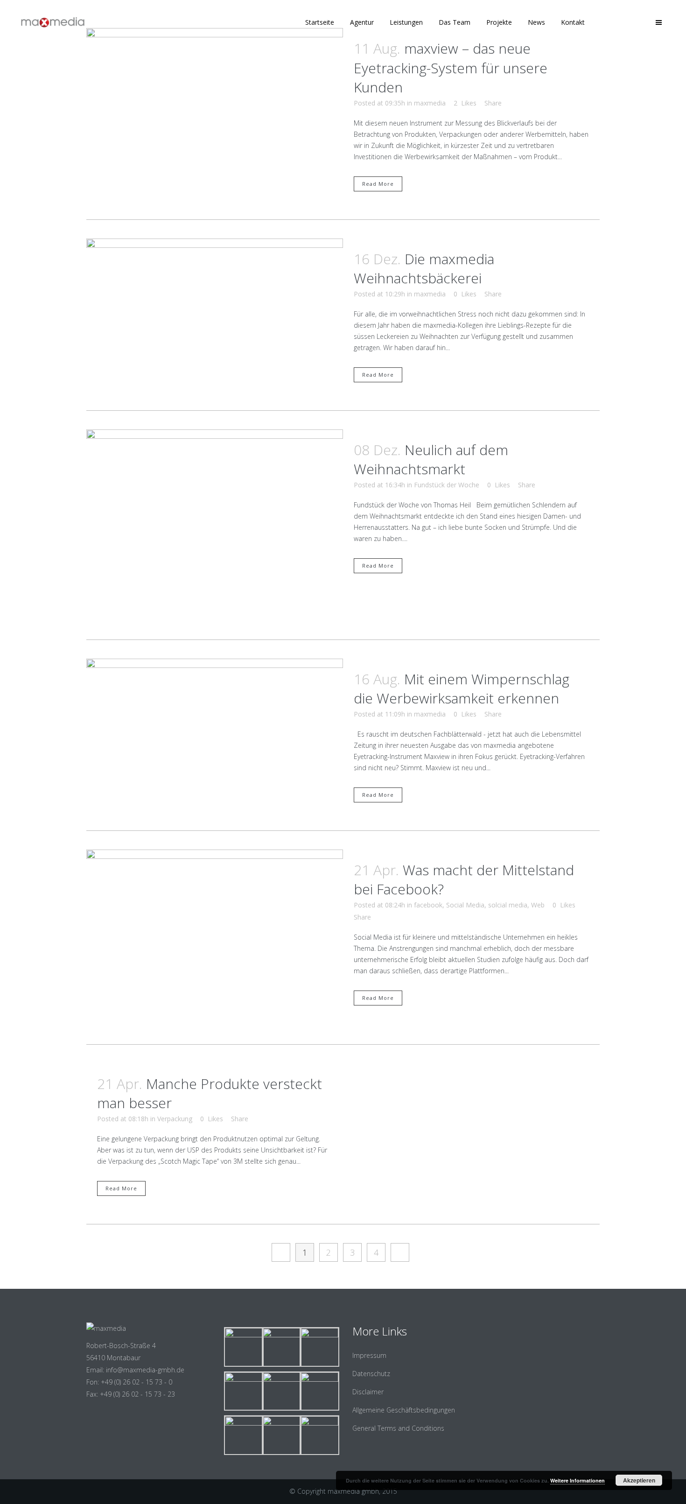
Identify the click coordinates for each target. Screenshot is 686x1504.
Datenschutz (371, 1373)
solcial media (507, 904)
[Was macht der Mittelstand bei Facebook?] (214, 938)
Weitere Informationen (577, 1480)
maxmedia (430, 102)
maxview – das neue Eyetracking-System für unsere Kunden (450, 68)
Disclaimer (368, 1391)
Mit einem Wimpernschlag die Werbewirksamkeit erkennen (461, 688)
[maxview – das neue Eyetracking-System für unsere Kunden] (214, 111)
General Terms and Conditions (398, 1428)
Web (538, 904)
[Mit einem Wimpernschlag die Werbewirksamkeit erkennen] (214, 726)
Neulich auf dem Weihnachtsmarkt (431, 459)
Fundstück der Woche (446, 484)
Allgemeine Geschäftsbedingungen (403, 1410)
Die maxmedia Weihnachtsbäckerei (424, 268)
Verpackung (174, 1118)
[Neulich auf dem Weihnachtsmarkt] (214, 525)
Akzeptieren (639, 1480)
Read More (378, 183)
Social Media (465, 904)
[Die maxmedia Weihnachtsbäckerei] (214, 311)
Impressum (369, 1355)
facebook (428, 904)
